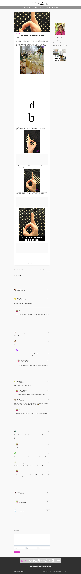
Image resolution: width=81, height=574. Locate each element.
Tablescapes (41, 7)
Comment (17, 535)
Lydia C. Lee (19, 332)
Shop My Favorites (55, 7)
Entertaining (47, 7)
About (44, 571)
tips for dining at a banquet (31, 263)
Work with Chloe (52, 571)
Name (16, 548)
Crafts (36, 7)
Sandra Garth (20, 510)
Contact (47, 571)
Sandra (18, 289)
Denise (18, 341)
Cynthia (18, 492)
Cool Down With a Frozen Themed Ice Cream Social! (42, 270)
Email (28, 548)
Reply (48, 289)
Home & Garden (30, 7)
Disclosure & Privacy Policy (61, 571)
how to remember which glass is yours (21, 263)
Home (24, 7)
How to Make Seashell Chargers (19, 269)
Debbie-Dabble (20, 431)
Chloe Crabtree (19, 37)
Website (40, 548)
